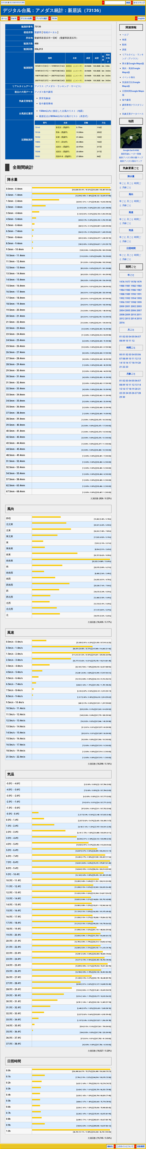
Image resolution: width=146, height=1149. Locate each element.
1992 (121, 298)
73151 (37, 156)
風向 (131, 194)
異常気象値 (44, 98)
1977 (127, 281)
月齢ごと (126, 187)
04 (130, 336)
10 (127, 340)
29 (120, 397)
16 (127, 362)
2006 (133, 310)
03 (127, 336)
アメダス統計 (41, 18)
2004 (121, 310)
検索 (128, 3)
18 (133, 362)
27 (136, 393)
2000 (121, 306)
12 (133, 340)
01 (120, 336)
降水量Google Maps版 (133, 63)
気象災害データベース (133, 114)
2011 (139, 314)
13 (139, 358)
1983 (139, 286)
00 (120, 354)
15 (123, 362)
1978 (133, 281)
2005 (127, 310)
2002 (133, 306)
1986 (133, 290)
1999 (139, 302)
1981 (127, 286)
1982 (133, 286)
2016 (121, 322)
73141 (37, 127)
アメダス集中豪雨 (44, 92)
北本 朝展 (4, 2)
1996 (121, 302)
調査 (124, 49)
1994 (133, 298)
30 (123, 397)
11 (130, 340)
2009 (127, 314)
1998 (133, 302)
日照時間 (131, 248)
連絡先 (110, 1146)
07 (139, 336)
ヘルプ (125, 34)
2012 (121, 318)
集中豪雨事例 (46, 103)
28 (139, 393)
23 (127, 367)
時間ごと (131, 347)
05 (133, 336)
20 (139, 362)
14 (120, 362)
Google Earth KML (131, 150)
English (141, 18)
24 (127, 393)
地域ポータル (50, 32)
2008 (121, 314)
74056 (37, 142)
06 (136, 336)
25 (130, 393)
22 (123, 367)
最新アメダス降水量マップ (131, 157)
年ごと (122, 183)
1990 (133, 294)
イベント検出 (128, 77)
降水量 (131, 176)
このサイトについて (125, 1146)
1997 (127, 302)
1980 (121, 286)
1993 (127, 298)
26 (133, 393)
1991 (139, 294)
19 (136, 362)
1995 (139, 298)
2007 (139, 310)
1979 (139, 281)
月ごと (130, 183)
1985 (127, 290)
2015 (139, 318)
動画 (124, 44)
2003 (139, 306)
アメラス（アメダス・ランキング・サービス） (58, 86)
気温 (131, 230)
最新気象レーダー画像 (131, 154)
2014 (133, 318)
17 (130, 362)
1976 (121, 281)
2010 (133, 314)
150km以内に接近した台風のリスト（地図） (62, 111)
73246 (37, 152)
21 (120, 367)
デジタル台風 (26, 18)
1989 (127, 294)
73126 (37, 132)
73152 (37, 137)
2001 (127, 306)
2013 (127, 318)
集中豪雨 (126, 100)
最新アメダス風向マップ (131, 161)
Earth (13, 18)
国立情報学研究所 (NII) (17, 2)
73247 (37, 147)
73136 (54, 18)
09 (123, 340)
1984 (121, 290)
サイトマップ (139, 3)
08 (120, 340)
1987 (139, 290)
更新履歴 (141, 1146)
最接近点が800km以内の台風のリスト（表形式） (64, 116)
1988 (121, 294)
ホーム (4, 18)
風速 (131, 212)
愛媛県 (38, 32)
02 (123, 336)
